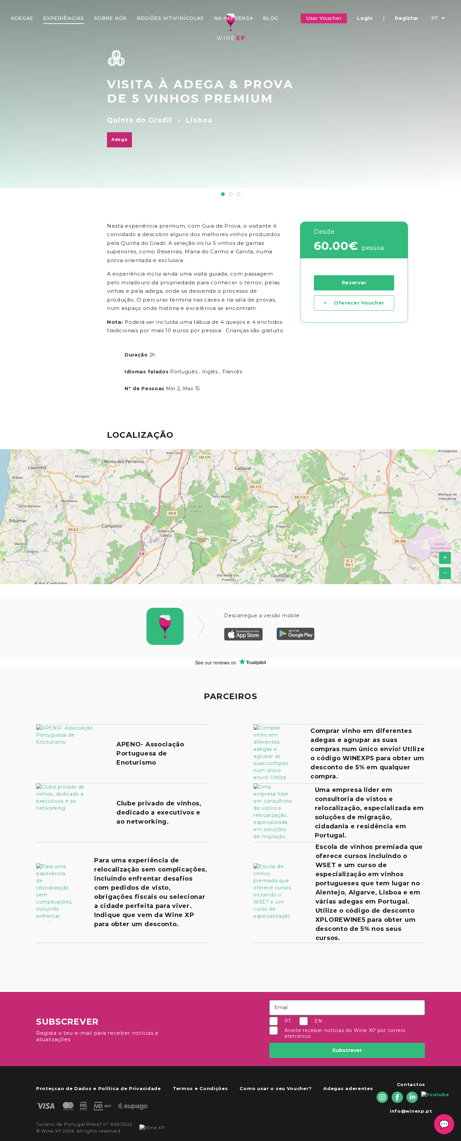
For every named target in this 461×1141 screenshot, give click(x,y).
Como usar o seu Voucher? (275, 1088)
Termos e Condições (200, 1088)
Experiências (63, 18)
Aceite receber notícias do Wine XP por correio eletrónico (344, 1033)
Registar (406, 18)
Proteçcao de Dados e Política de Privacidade (98, 1088)
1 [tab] (223, 194)
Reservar (354, 283)
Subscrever (347, 1050)
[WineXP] (230, 27)
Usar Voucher (324, 18)
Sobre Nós (110, 18)
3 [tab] (238, 194)
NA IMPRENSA (233, 18)
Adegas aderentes (348, 1088)
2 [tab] (231, 194)
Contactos (411, 1084)
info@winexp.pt (411, 1111)
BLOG (270, 18)
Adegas (22, 18)
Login (365, 18)
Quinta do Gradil (139, 120)
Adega (119, 139)
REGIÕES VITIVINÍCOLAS (170, 18)
